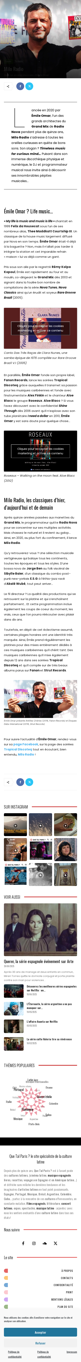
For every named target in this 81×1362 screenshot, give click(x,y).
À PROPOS (67, 1271)
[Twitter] (29, 86)
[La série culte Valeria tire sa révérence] (14, 1044)
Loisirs (8, 61)
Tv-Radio (19, 61)
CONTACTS (67, 1278)
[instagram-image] (15, 824)
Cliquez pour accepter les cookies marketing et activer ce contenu (40, 328)
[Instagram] (34, 1243)
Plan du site (65, 1307)
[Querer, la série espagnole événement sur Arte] (40, 929)
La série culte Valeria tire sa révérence (49, 1039)
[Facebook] (20, 86)
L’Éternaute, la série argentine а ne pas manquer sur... (49, 1006)
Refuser (40, 1343)
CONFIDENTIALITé (63, 1285)
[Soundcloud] (45, 1243)
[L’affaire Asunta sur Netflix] (14, 1026)
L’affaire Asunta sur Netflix (42, 1021)
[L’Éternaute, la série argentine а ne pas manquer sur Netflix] (14, 1008)
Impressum (72, 1351)
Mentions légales (62, 1299)
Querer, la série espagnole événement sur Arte (39, 961)
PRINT (69, 1292)
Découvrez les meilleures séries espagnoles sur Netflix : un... (51, 988)
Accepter (40, 1332)
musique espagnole (59, 1175)
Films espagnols (36, 1203)
